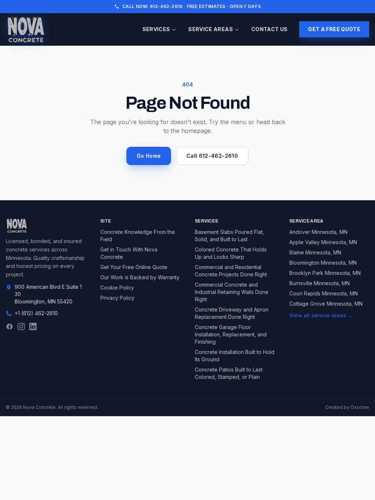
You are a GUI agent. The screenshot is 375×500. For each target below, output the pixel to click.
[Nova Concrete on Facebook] (9, 326)
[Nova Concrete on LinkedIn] (33, 326)
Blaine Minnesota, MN (315, 252)
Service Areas (210, 29)
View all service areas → (321, 315)
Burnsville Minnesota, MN (319, 283)
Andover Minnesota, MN (318, 232)
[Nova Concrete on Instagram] (21, 326)
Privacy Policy (117, 298)
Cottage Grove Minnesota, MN (326, 304)
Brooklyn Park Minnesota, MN (325, 273)
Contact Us (269, 29)
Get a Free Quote (334, 29)
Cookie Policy (117, 287)
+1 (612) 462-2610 (36, 313)
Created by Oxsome (347, 407)
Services (156, 29)
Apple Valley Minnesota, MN (323, 242)
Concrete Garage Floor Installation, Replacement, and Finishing (231, 334)
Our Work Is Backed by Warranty (139, 277)
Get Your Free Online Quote (133, 267)
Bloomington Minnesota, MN (323, 263)
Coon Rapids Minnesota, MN (323, 293)
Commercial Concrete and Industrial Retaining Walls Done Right (231, 291)
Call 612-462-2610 (212, 156)
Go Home (149, 156)
